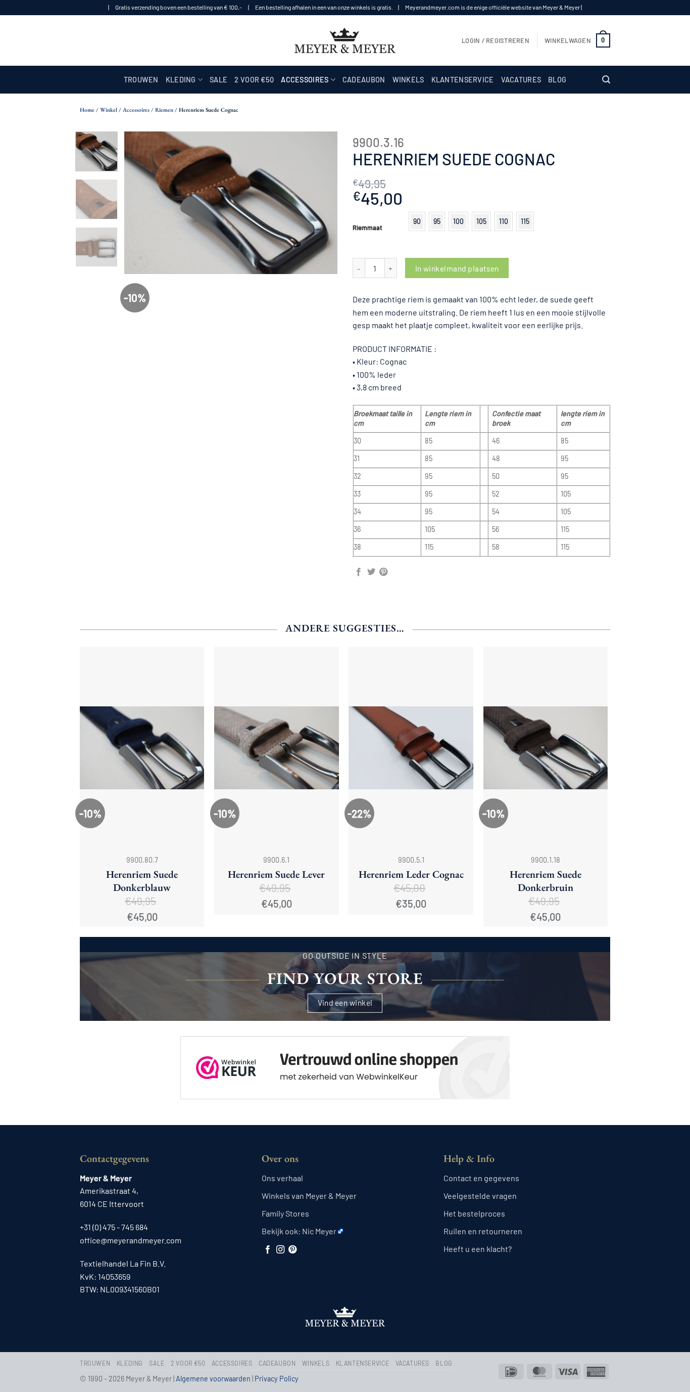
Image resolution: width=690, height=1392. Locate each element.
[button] (495, 40)
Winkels (408, 79)
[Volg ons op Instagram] (280, 1249)
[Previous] (141, 203)
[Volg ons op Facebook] (268, 1249)
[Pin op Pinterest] (383, 572)
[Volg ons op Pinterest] (292, 1249)
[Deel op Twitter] (371, 572)
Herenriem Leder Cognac (411, 874)
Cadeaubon (363, 79)
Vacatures (521, 79)
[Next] (321, 203)
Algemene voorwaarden (213, 1378)
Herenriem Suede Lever (276, 874)
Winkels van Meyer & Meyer (309, 1195)
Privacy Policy (277, 1378)
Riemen (164, 109)
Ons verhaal (282, 1178)
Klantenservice (462, 79)
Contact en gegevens (481, 1178)
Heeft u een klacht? (477, 1248)
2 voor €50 (254, 79)
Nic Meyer (319, 1231)
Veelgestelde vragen (480, 1195)
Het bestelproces (474, 1213)
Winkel (108, 109)
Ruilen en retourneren (482, 1231)
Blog (557, 79)
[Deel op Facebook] (359, 572)
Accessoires (304, 79)
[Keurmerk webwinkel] (345, 1058)
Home (87, 109)
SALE (218, 79)
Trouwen (141, 79)
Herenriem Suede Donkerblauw (142, 881)
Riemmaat (367, 228)
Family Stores (285, 1213)
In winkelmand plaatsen (457, 268)
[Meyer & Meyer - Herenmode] (345, 40)
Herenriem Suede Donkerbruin (545, 881)
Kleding (181, 79)
